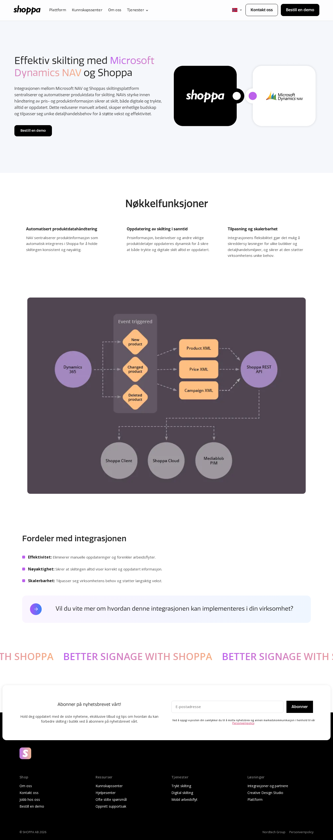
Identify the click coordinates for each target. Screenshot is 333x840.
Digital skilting (182, 792)
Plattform (57, 10)
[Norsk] (237, 10)
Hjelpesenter (106, 792)
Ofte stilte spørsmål (111, 799)
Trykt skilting (181, 786)
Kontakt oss (262, 10)
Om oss (114, 10)
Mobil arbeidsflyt (184, 799)
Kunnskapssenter (87, 10)
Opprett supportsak (111, 806)
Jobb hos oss (30, 799)
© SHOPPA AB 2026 (33, 832)
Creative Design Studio (265, 792)
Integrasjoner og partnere (267, 786)
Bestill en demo (300, 10)
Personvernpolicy (243, 723)
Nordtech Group (274, 832)
